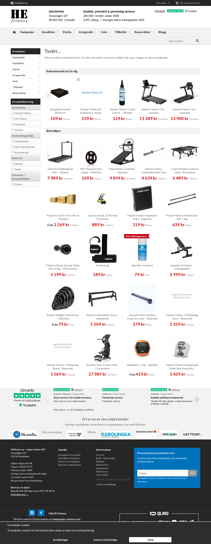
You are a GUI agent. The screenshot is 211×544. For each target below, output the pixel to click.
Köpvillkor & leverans (69, 458)
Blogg (162, 32)
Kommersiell (21, 152)
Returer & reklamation (69, 464)
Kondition (48, 32)
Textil (17, 169)
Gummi (18, 163)
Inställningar (60, 539)
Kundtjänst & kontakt (69, 454)
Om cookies (102, 474)
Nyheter (100, 461)
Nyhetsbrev (102, 464)
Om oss (100, 454)
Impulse (18, 129)
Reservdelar (142, 32)
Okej (150, 539)
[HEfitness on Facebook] (41, 513)
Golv (104, 32)
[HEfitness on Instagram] (32, 513)
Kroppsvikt (86, 32)
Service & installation (69, 461)
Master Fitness (22, 113)
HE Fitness (20, 118)
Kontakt (70, 20)
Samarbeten (102, 468)
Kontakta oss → (20, 494)
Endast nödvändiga (105, 539)
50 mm (18, 184)
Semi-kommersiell (24, 146)
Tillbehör (121, 32)
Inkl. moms (161, 3)
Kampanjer (27, 32)
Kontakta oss (21, 3)
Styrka (67, 32)
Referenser (102, 471)
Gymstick (19, 124)
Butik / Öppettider (105, 458)
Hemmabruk (21, 141)
